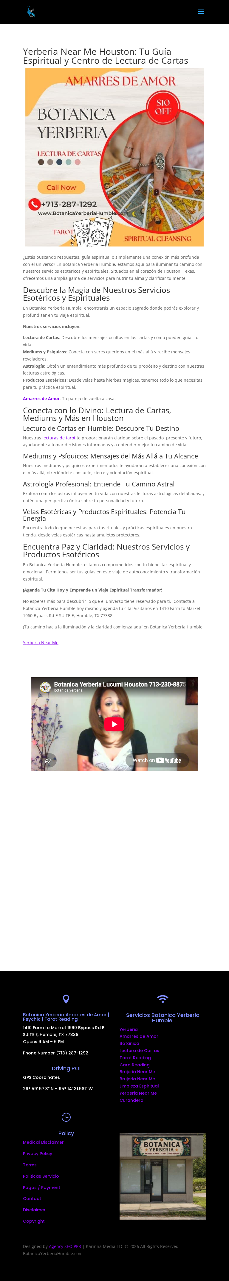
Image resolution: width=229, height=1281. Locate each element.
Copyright (34, 1221)
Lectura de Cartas (139, 1051)
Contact (32, 1199)
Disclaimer (34, 1210)
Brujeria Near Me (137, 1072)
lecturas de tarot (58, 438)
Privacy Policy (37, 1154)
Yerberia (129, 1029)
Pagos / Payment (41, 1187)
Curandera (131, 1100)
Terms (30, 1165)
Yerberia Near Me (138, 1093)
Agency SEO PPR (65, 1246)
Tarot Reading (135, 1058)
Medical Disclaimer (43, 1142)
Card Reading (135, 1065)
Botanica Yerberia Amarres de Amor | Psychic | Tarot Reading (66, 1017)
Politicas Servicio (41, 1176)
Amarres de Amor (139, 1036)
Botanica (129, 1043)
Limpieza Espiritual (139, 1086)
